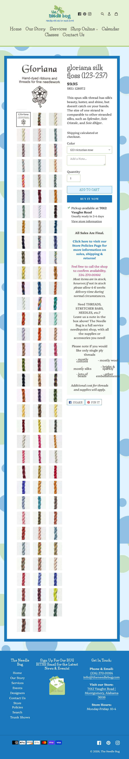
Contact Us (17, 698)
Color (71, 143)
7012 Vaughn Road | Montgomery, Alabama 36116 (101, 693)
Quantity (73, 171)
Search (17, 712)
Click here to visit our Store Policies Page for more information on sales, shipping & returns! (89, 249)
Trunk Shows (20, 717)
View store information (86, 221)
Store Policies (17, 705)
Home (17, 673)
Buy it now (89, 198)
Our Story (17, 678)
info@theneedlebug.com (101, 677)
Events (17, 688)
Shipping (73, 133)
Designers (17, 693)
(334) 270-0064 (101, 673)
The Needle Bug (110, 751)
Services (17, 683)
